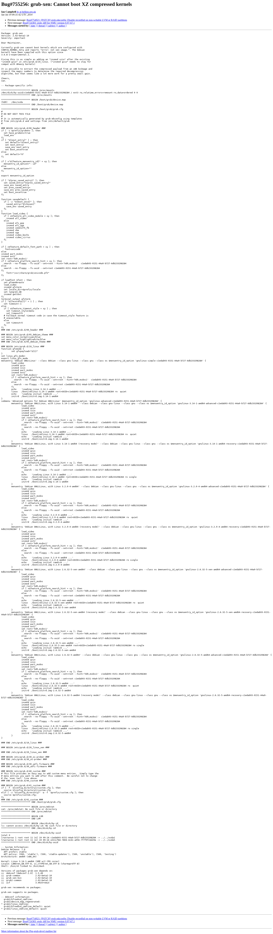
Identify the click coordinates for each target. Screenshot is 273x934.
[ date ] (33, 25)
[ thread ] (41, 25)
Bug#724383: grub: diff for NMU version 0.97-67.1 (49, 23)
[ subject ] (52, 25)
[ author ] (61, 25)
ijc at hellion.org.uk (26, 11)
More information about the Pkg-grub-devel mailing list (28, 931)
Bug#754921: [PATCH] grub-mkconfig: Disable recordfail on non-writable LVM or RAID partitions (77, 20)
